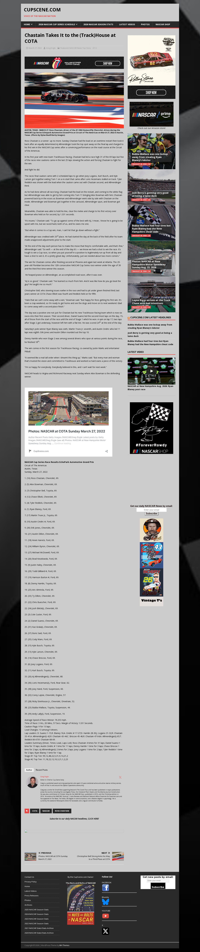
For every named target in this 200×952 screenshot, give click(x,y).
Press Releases (32, 895)
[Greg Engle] (32, 786)
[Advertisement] (151, 483)
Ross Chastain (62, 811)
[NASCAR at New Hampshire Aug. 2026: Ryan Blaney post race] (151, 371)
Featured (64, 48)
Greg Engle (51, 48)
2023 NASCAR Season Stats (37, 918)
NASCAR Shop (163, 24)
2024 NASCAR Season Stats (37, 914)
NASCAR (46, 811)
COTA (34, 811)
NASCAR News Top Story (80, 48)
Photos (145, 24)
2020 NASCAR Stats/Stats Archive (39, 933)
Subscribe (151, 513)
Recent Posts (42, 770)
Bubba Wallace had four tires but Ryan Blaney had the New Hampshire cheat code (151, 228)
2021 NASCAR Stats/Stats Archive (39, 928)
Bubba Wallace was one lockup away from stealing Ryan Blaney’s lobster (150, 157)
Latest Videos (127, 24)
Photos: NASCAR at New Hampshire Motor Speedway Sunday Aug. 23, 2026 (148, 264)
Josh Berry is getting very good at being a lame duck (150, 194)
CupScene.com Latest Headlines (150, 317)
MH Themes (64, 945)
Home (27, 24)
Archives (28, 905)
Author (29, 770)
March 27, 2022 (35, 48)
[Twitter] (120, 777)
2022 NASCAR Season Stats (37, 923)
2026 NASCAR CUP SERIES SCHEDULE (57, 24)
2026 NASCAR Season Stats (98, 24)
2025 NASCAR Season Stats (37, 909)
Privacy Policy (31, 881)
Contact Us (29, 877)
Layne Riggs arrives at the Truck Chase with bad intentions (151, 302)
